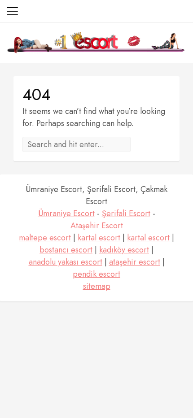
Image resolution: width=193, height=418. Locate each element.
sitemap (96, 286)
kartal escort (99, 238)
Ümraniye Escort (66, 213)
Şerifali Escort (126, 213)
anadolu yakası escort (65, 262)
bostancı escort (65, 250)
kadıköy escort (124, 250)
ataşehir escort (134, 262)
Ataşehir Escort (96, 225)
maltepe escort (45, 238)
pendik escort (96, 274)
